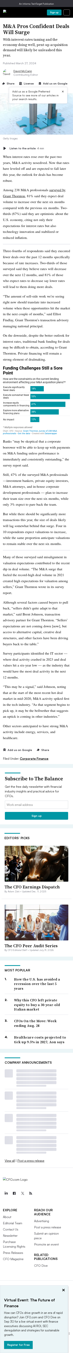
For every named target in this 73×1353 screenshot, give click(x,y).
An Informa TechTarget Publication (36, 3)
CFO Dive (41, 1266)
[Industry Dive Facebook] (14, 1193)
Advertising (41, 1221)
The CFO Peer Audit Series (31, 946)
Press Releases (13, 1253)
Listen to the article (27, 148)
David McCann (22, 71)
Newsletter (10, 1236)
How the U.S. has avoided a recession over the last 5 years (37, 984)
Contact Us (10, 1229)
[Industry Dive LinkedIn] (6, 1193)
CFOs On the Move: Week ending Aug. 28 (35, 1023)
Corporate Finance (34, 759)
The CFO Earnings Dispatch (32, 887)
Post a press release (30, 1161)
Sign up (54, 12)
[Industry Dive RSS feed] (30, 1193)
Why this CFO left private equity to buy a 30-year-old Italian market (37, 1004)
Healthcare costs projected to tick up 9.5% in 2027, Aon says (40, 1039)
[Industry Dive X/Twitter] (22, 1193)
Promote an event (46, 1244)
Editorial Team (12, 1223)
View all (10, 1161)
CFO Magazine (13, 1259)
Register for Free (18, 1344)
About (7, 1217)
